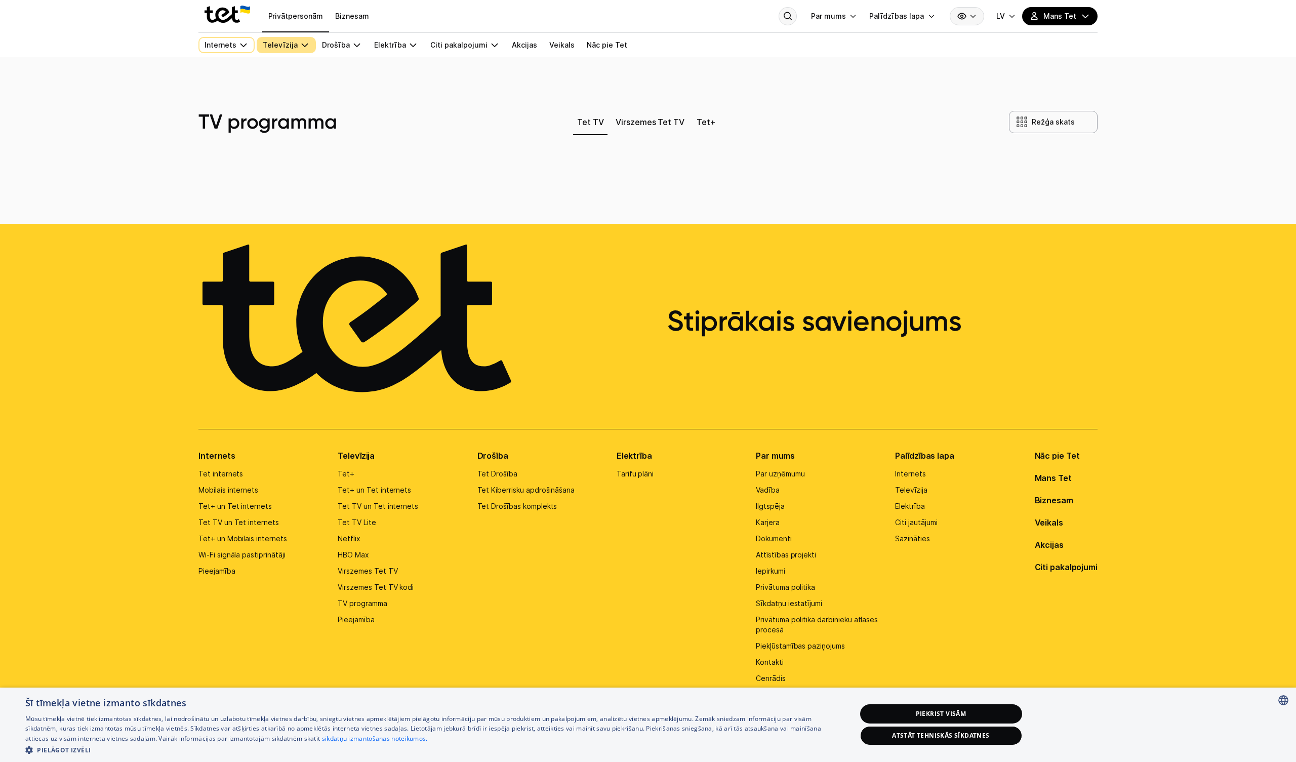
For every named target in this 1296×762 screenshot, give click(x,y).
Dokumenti (774, 538)
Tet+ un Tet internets (235, 506)
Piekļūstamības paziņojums (800, 645)
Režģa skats (1053, 121)
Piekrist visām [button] (941, 713)
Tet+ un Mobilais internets (242, 538)
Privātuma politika (785, 587)
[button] (428, 749)
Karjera (768, 522)
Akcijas (1049, 545)
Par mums (775, 456)
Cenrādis (771, 678)
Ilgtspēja (770, 506)
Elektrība (634, 456)
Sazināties (912, 538)
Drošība (492, 456)
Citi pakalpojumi (1066, 567)
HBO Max (353, 554)
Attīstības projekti (786, 554)
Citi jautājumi (916, 522)
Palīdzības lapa (924, 456)
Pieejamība (216, 571)
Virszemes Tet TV (367, 571)
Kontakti (770, 662)
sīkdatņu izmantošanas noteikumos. (375, 738)
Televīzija (356, 456)
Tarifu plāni (635, 473)
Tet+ (346, 473)
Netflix (349, 538)
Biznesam (1054, 500)
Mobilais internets (228, 490)
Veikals (1049, 522)
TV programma (362, 603)
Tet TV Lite (357, 522)
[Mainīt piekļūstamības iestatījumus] (967, 16)
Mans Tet (1053, 478)
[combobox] (1283, 700)
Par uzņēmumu (780, 473)
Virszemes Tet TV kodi (376, 587)
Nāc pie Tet (1057, 456)
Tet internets (220, 473)
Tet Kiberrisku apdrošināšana (526, 490)
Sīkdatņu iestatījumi (789, 603)
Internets (216, 456)
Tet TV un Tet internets (238, 522)
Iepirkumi (770, 571)
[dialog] (648, 725)
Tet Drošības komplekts (517, 506)
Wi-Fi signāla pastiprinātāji (242, 554)
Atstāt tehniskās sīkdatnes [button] (940, 735)
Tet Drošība (497, 473)
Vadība (768, 490)
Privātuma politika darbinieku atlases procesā (817, 624)
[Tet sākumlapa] (227, 14)
